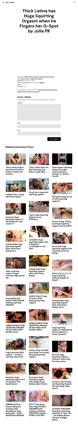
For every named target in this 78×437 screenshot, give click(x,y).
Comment (20, 103)
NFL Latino (10, 2)
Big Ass (31, 77)
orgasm (40, 79)
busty (28, 79)
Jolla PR (41, 82)
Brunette (36, 77)
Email (19, 130)
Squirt (52, 77)
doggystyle (33, 79)
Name (19, 123)
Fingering (43, 77)
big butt (23, 79)
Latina (48, 77)
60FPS (26, 77)
